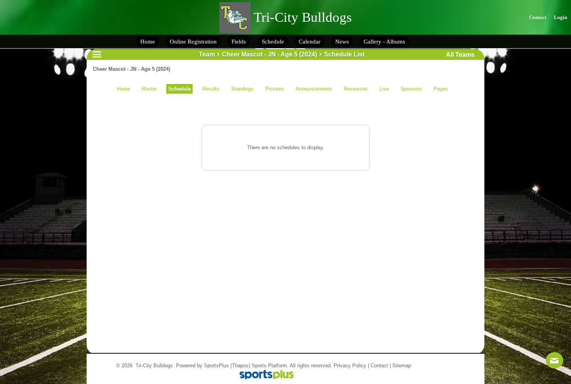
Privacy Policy (350, 365)
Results (210, 89)
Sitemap (401, 365)
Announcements (314, 89)
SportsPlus (216, 365)
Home (123, 89)
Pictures (274, 89)
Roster (149, 89)
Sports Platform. (270, 365)
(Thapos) (240, 365)
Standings (242, 89)
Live (384, 89)
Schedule (179, 89)
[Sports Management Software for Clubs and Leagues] (263, 375)
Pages (440, 89)
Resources (356, 89)
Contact (379, 365)
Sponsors (411, 89)
